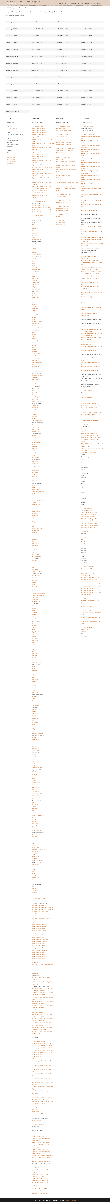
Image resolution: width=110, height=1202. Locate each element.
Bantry (33, 867)
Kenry (33, 589)
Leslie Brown (10, 155)
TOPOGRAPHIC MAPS (40, 1041)
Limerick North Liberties (38, 593)
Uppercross (35, 418)
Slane (33, 690)
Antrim (33, 222)
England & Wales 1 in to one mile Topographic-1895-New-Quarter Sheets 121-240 (41, 1145)
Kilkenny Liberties (37, 528)
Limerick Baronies (37, 571)
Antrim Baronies (36, 218)
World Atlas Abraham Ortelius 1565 (91, 327)
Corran (33, 759)
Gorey (33, 873)
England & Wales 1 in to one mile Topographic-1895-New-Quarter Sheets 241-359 (41, 1151)
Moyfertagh (35, 308)
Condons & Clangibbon (38, 328)
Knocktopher (35, 530)
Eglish (33, 720)
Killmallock (35, 591)
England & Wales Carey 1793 (89, 431)
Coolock (34, 410)
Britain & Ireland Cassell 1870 (89, 433)
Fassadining (35, 515)
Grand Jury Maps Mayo (38, 946)
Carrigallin (35, 560)
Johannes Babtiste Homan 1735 (90, 577)
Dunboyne (34, 670)
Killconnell (35, 446)
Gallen (33, 651)
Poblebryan (35, 597)
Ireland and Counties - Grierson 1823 (42, 909)
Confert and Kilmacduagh (39, 438)
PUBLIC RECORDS (39, 1124)
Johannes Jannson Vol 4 (87, 594)
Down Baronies (36, 386)
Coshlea (34, 582)
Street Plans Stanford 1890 (39, 1193)
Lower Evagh (35, 397)
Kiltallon (34, 343)
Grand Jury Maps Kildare (39, 935)
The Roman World (61, 136)
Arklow (33, 886)
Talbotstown (35, 895)
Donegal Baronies (37, 371)
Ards (33, 390)
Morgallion (35, 679)
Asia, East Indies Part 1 (62, 208)
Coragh (34, 645)
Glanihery (34, 821)
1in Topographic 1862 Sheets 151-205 (42, 1050)
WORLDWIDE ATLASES (90, 134)
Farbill (33, 843)
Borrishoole (35, 638)
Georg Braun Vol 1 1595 (88, 571)
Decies (33, 817)
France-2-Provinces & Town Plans (65, 161)
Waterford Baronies (37, 811)
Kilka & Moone (36, 496)
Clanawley (34, 425)
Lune (33, 677)
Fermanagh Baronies (37, 420)
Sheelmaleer (35, 877)
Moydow (34, 614)
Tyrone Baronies (36, 798)
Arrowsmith (84, 629)
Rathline (34, 617)
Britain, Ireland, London (63, 175)
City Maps (34, 1109)
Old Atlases (10, 163)
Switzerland (59, 172)
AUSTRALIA (87, 598)
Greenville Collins (86, 395)
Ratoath (34, 686)
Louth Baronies (36, 619)
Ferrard (34, 627)
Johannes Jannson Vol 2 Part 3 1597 (91, 588)
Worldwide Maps (61, 128)
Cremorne (34, 696)
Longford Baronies (37, 601)
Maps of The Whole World (63, 130)
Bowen (83, 429)
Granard (34, 610)
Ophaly (34, 502)
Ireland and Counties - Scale (40, 911)
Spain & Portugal (61, 196)
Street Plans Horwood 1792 (39, 1189)
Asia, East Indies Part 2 (62, 210)
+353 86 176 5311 (12, 128)
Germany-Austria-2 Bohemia (64, 150)
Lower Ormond (36, 787)
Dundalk (34, 625)
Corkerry (34, 839)
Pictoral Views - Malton (38, 1114)
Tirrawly (34, 660)
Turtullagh (35, 858)
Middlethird (35, 789)
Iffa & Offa (34, 774)
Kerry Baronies (36, 457)
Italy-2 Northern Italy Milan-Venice (66, 169)
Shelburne (35, 880)
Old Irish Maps (11, 157)
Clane (33, 487)
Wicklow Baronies (37, 882)
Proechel (83, 603)
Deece (33, 666)
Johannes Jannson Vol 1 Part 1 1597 (91, 579)
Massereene (35, 235)
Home (8, 153)
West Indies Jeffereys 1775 (88, 527)
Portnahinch (35, 545)
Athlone (34, 737)
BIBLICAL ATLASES (89, 627)
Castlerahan (35, 274)
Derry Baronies (36, 356)
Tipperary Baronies (37, 767)
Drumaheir (35, 563)
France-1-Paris (60, 159)
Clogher (34, 802)
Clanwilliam (35, 578)
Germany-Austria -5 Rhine (63, 157)
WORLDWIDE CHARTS (90, 390)
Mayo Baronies (36, 632)
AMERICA (61, 220)
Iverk (33, 524)
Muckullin (34, 453)
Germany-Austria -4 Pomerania (65, 155)
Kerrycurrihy (35, 341)
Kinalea (34, 345)
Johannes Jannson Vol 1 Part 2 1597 (91, 582)
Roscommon (35, 748)
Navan (33, 683)
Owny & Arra (35, 791)
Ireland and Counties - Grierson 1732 (42, 907)
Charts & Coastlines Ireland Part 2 (41, 212)
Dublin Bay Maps (36, 1120)
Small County (35, 599)
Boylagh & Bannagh (37, 375)
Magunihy (34, 476)
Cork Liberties (35, 330)
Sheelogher (35, 533)
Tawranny (34, 252)
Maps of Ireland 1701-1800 (39, 130)
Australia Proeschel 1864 (88, 607)
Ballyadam (35, 539)
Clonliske (34, 716)
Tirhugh (34, 384)
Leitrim (34, 565)
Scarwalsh (34, 875)
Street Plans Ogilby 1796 (39, 1191)
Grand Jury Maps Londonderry (40, 939)
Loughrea (34, 451)
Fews (33, 246)
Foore (33, 673)
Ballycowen (35, 714)
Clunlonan (34, 836)
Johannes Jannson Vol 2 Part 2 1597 (91, 586)
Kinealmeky (35, 347)
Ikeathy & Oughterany (38, 492)
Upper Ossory (35, 554)
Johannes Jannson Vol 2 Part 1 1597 (91, 584)
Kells (33, 526)
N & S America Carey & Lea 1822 (90, 514)
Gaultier (34, 819)
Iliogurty (34, 780)
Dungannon (35, 804)
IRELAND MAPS (38, 126)
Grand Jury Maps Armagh (39, 926)
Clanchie (34, 276)
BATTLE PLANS (88, 610)
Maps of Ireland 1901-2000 (39, 134)
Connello (34, 580)
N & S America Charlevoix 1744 (90, 521)
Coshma (34, 584)
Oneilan (34, 248)
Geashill (34, 724)
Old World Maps (11, 161)
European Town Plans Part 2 (64, 144)
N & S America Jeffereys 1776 (89, 517)
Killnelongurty (36, 783)
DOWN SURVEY (38, 216)
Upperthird (35, 826)
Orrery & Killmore (37, 354)
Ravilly (33, 265)
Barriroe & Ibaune (37, 321)
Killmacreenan (36, 379)
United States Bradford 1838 (89, 512)
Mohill (33, 567)
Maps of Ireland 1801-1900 (39, 132)
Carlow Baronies (36, 254)
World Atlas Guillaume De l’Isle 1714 (91, 248)
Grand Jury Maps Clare (38, 928)
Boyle (33, 744)
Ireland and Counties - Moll (39, 914)
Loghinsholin (35, 366)
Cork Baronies (36, 313)
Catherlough (35, 259)
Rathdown (34, 416)
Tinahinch (34, 552)
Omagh (34, 806)
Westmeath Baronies (37, 830)
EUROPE (61, 140)
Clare (33, 289)
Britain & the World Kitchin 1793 (90, 437)
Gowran (34, 520)
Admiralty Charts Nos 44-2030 (40, 205)
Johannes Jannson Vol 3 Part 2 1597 (91, 592)
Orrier (33, 250)
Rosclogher (35, 569)
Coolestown (35, 718)
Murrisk (34, 658)
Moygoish (34, 854)
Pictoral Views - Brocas (38, 1116)
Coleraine (34, 360)
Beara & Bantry (36, 323)
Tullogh (34, 310)
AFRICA (61, 214)
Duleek (33, 668)
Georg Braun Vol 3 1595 (88, 575)
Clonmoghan (35, 278)
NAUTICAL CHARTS (39, 201)
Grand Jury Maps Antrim (39, 924)
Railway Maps (35, 973)
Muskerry (34, 351)
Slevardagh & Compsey (38, 793)
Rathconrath (35, 856)
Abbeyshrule (35, 606)
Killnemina (35, 785)
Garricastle (35, 722)
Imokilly (34, 338)
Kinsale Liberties (36, 349)
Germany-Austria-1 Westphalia (65, 148)
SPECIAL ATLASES (88, 126)
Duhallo (34, 334)
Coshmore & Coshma (38, 815)
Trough (34, 703)
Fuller (82, 634)
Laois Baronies (36, 535)
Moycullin (34, 655)
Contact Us (10, 166)
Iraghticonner (35, 472)
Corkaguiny (35, 464)
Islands (34, 306)
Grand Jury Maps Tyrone (39, 952)
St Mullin (34, 267)
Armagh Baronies (37, 239)
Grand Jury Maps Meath (38, 948)
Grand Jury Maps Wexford (39, 956)
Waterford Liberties (37, 828)
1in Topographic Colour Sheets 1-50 (42, 1052)
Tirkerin (34, 369)
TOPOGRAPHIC (38, 1134)
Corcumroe (35, 300)
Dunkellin (34, 440)
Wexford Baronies (37, 860)
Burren (34, 295)
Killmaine (34, 653)
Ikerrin (33, 776)
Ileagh (33, 778)
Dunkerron (35, 468)
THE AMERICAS (88, 508)
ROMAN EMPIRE (63, 134)
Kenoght (34, 364)
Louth (33, 629)
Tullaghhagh (35, 282)
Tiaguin (34, 455)
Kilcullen (34, 494)
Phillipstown (35, 729)
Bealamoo (34, 742)
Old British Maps (11, 159)
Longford (34, 612)
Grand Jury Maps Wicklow (39, 958)
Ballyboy (34, 711)
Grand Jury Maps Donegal (39, 930)
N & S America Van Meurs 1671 (90, 525)
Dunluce (34, 228)
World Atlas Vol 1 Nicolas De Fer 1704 (92, 237)
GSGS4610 (34, 982)
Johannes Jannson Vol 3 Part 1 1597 (91, 590)
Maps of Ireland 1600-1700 (39, 128)
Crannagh (34, 513)
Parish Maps (35, 1111)
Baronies (37, 289)
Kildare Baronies (36, 481)
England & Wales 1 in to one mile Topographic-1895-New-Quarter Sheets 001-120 (41, 1138)
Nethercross (35, 412)
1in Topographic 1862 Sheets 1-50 (41, 1043)
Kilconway (34, 233)
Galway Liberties (36, 442)
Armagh (34, 244)
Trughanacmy (35, 479)
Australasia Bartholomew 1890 (90, 600)
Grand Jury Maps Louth (38, 943)
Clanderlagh (35, 297)
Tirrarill (34, 763)
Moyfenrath (35, 681)
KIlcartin (34, 444)
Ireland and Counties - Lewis (40, 916)
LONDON (36, 1167)
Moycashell (35, 852)
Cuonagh (34, 586)
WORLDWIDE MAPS (64, 126)
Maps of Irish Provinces (38, 137)
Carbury (34, 326)
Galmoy (34, 517)
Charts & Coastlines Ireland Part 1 (41, 210)
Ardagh (34, 608)
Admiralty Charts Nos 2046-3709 (41, 207)
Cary (33, 226)
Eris (33, 649)
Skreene (34, 688)
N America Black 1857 (87, 510)
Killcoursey (35, 727)
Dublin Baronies (36, 401)
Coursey (34, 332)
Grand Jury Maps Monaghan (40, 950)
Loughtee (34, 280)
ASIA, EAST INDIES (64, 206)
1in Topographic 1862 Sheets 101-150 (42, 1048)
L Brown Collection (14, 3)
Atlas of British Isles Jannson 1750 (41, 1161)
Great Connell (35, 489)
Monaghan (35, 701)
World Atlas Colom (86, 397)
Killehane (34, 448)
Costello (34, 647)
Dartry (33, 698)
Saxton (83, 442)
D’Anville (83, 558)
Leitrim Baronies (36, 556)
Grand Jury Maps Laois (38, 937)
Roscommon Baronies (38, 733)
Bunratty (34, 293)
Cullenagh (34, 541)
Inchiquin (34, 304)
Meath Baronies (36, 662)
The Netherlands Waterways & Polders (67, 182)
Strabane (34, 808)
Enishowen (35, 377)
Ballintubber (35, 739)
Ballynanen (35, 636)
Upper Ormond (36, 796)
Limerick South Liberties (38, 595)
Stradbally (34, 550)
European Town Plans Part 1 (64, 142)
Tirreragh (34, 765)
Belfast (33, 224)
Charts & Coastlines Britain (89, 452)
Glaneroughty (35, 470)
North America (60, 222)
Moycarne (34, 746)
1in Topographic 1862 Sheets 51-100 (42, 1046)
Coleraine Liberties (37, 362)
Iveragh (34, 474)
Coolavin (34, 757)
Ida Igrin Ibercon (36, 522)
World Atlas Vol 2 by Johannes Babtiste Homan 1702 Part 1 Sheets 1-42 (91, 263)
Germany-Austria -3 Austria (64, 153)
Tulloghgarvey (36, 287)
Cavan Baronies (36, 269)
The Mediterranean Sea (63, 194)
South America (60, 225)
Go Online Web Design (71, 1200)
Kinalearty (34, 392)
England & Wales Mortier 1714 (89, 435)
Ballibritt (34, 709)
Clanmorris (35, 461)
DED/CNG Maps (36, 962)
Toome (33, 237)
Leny (33, 761)
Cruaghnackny (36, 466)
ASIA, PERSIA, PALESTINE (66, 200)
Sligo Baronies (36, 750)
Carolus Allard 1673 (86, 569)
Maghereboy (35, 429)
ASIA (85, 537)
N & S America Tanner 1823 (89, 523)
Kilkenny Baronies (37, 507)
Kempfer (83, 541)
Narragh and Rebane (38, 500)
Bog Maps (34, 922)
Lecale (33, 395)
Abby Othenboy (36, 576)
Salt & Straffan (36, 504)
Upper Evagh (35, 399)
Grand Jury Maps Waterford (39, 954)
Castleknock (35, 407)
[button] (43, 126)
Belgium (58, 178)
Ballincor (34, 888)
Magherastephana (37, 427)
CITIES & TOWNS (88, 566)
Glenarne (34, 231)
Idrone (33, 263)
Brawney (34, 834)
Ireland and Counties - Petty (40, 905)
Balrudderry (35, 405)
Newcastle (34, 414)
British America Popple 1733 (89, 519)
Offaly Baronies (36, 705)
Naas (33, 498)
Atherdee (34, 623)
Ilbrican (34, 302)
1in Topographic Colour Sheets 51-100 (42, 1054)
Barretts (34, 317)
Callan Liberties (36, 511)
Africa (58, 216)
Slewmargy (35, 548)
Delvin (33, 841)
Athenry (34, 435)
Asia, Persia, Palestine (62, 202)
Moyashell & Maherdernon (39, 849)
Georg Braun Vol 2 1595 (88, 573)
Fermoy (34, 336)
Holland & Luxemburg (62, 180)
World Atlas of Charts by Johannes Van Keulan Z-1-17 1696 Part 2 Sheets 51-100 (91, 408)
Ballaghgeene (35, 865)
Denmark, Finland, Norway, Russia (66, 186)
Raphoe (34, 382)
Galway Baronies (36, 431)
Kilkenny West (36, 847)
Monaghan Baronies (37, 692)
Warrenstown (35, 731)
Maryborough (35, 543)
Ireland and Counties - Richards (41, 918)
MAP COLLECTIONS (39, 899)
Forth (33, 261)
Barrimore (34, 319)
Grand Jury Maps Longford (39, 941)
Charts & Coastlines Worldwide (90, 420)
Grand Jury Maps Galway (39, 933)
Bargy (33, 869)
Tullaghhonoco (36, 285)
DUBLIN (36, 1107)
